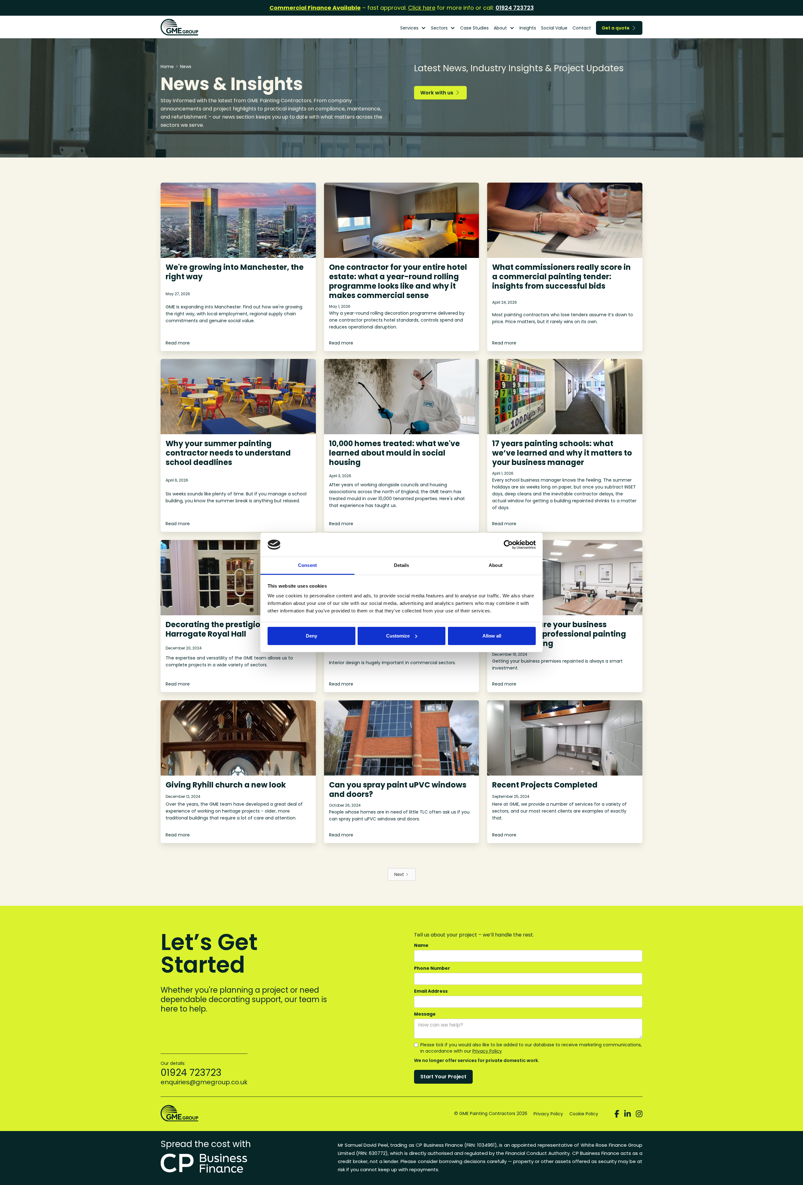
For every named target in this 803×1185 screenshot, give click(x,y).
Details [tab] (401, 565)
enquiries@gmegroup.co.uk (204, 1082)
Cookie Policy (583, 1114)
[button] (413, 28)
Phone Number (432, 968)
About (500, 28)
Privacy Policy (487, 1051)
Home (167, 66)
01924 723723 (515, 8)
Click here (421, 8)
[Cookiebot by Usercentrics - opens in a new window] (508, 544)
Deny (311, 635)
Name (421, 945)
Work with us (439, 92)
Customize (398, 635)
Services (409, 28)
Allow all (491, 635)
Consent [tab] (307, 565)
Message (425, 1014)
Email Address (431, 991)
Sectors (439, 28)
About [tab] (496, 565)
